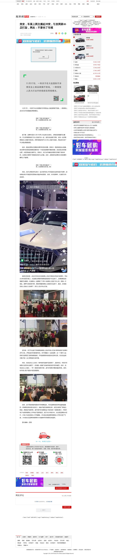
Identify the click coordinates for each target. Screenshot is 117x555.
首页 (18, 4)
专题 (48, 1)
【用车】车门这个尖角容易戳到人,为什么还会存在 (86, 106)
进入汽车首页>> (96, 122)
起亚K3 (40, 540)
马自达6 (56, 540)
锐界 (87, 54)
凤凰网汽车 (21, 16)
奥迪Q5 (77, 76)
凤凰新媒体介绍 (30, 549)
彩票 (83, 4)
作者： (50, 484)
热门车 (18, 537)
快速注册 (93, 1)
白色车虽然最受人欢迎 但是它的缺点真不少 (85, 130)
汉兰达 (88, 37)
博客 (79, 4)
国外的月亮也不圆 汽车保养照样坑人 (84, 135)
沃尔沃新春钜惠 (93, 93)
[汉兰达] (80, 40)
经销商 (32, 472)
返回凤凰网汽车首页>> (62, 488)
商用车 (57, 1)
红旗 (37, 472)
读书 (57, 4)
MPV (46, 537)
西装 (62, 472)
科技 (53, 4)
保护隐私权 (63, 549)
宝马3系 (34, 540)
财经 (27, 4)
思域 (45, 540)
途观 (76, 62)
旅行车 (51, 537)
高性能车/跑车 (59, 537)
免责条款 (69, 549)
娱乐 (31, 4)
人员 (42, 472)
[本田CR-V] (80, 48)
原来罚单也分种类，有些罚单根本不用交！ (85, 137)
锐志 (67, 540)
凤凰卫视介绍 (87, 549)
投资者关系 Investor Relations (41, 549)
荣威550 (26, 545)
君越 (37, 543)
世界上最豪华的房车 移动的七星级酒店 (84, 127)
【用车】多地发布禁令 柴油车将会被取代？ (85, 108)
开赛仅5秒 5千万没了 (79, 132)
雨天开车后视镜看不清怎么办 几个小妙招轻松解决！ (85, 125)
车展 (45, 1)
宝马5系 (62, 540)
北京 (23, 1)
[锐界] (80, 56)
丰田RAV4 (77, 67)
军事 (75, 4)
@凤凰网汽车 (55, 484)
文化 (66, 4)
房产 (48, 4)
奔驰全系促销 (79, 93)
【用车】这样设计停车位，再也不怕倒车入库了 (86, 110)
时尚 (40, 4)
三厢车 (24, 537)
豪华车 (35, 537)
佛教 (88, 4)
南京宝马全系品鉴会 (93, 102)
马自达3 (42, 543)
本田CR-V (89, 46)
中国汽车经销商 (27, 35)
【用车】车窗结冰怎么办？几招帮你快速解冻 (85, 117)
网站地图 (98, 1)
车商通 (52, 1)
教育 (62, 4)
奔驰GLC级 (78, 73)
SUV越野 (41, 537)
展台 (57, 472)
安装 (43, 56)
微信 (41, 1)
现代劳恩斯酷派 (61, 543)
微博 (37, 1)
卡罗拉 (25, 543)
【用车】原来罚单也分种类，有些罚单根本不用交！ (87, 114)
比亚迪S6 (52, 543)
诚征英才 (57, 549)
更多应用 (30, 1)
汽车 (44, 4)
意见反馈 (81, 549)
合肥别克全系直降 (79, 102)
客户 (47, 472)
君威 (23, 540)
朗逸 (76, 79)
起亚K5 (50, 540)
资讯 (22, 4)
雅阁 (19, 540)
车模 (33, 475)
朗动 (47, 543)
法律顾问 (75, 549)
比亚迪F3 (31, 543)
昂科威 (77, 65)
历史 (70, 4)
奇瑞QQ (20, 545)
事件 (52, 472)
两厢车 (29, 537)
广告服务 (52, 549)
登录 (88, 1)
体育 (35, 4)
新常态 (27, 475)
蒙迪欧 (28, 540)
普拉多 (19, 543)
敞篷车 (66, 537)
